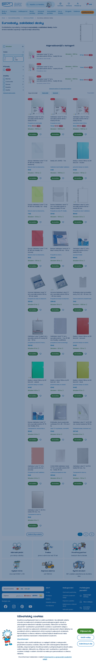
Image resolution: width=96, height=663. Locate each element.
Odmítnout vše (85, 644)
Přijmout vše (85, 631)
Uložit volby (86, 637)
